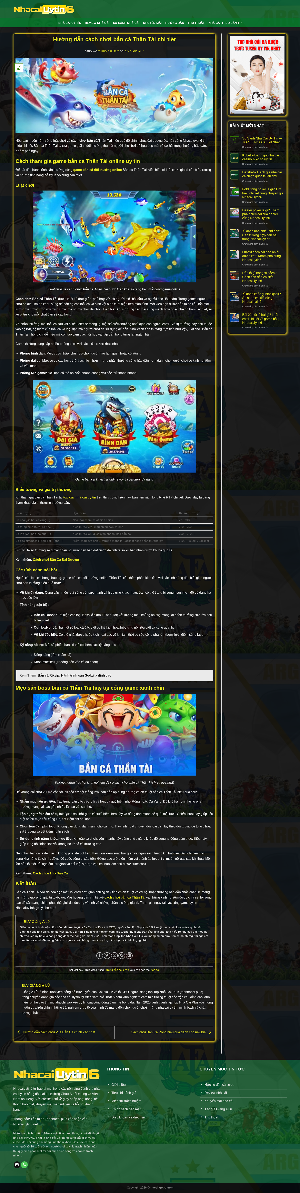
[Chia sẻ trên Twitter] (107, 955)
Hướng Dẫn (174, 23)
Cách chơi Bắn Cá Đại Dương (56, 559)
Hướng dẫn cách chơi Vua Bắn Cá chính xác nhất (58, 1032)
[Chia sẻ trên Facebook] (99, 955)
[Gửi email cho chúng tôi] (17, 1164)
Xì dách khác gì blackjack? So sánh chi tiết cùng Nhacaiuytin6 (261, 297)
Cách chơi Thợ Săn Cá (50, 873)
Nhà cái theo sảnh (224, 23)
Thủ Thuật (196, 23)
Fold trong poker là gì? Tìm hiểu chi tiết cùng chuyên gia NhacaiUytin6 (262, 193)
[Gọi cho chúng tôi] (24, 1164)
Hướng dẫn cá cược (116, 969)
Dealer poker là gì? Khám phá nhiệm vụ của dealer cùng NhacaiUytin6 (260, 214)
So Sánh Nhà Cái (126, 23)
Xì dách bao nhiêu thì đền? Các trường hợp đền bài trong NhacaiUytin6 (261, 235)
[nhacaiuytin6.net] (43, 9)
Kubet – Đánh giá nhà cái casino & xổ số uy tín (260, 157)
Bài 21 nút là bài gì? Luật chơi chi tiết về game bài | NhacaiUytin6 (260, 318)
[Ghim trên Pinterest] (121, 955)
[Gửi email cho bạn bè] (114, 955)
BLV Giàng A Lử (134, 51)
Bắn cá (154, 969)
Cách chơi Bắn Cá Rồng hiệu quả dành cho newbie (169, 1032)
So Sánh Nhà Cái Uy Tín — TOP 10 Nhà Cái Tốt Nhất (262, 140)
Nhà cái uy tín (69, 23)
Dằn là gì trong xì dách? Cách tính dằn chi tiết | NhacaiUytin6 (259, 276)
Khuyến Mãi (152, 23)
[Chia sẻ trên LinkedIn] (129, 955)
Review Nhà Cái (97, 23)
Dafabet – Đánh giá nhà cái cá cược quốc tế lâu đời (262, 174)
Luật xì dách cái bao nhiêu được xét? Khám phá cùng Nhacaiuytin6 (261, 256)
